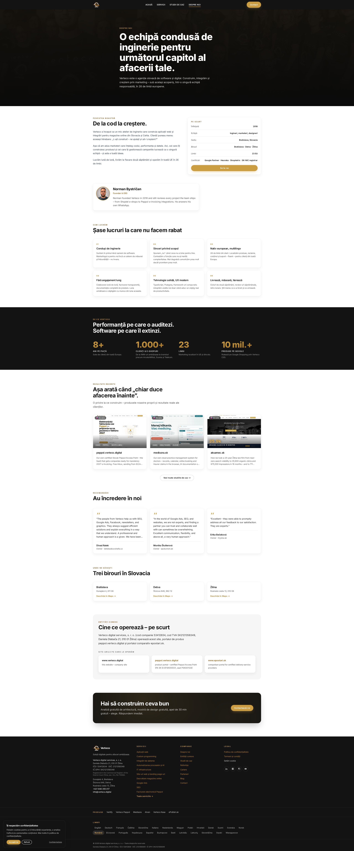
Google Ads (142, 783)
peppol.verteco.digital (166, 660)
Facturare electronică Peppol (150, 792)
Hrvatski (200, 828)
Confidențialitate (55, 842)
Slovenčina (143, 828)
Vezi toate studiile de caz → (177, 478)
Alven (147, 812)
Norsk (241, 828)
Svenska (231, 828)
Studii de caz (177, 4)
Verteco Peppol (123, 812)
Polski (190, 828)
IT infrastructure (144, 769)
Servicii (161, 4)
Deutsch (108, 828)
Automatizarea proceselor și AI (150, 765)
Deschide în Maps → (106, 596)
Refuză (27, 842)
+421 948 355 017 (101, 789)
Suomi (220, 828)
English (98, 828)
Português (123, 832)
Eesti (173, 832)
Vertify (110, 812)
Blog (182, 778)
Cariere (183, 769)
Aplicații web (142, 752)
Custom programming (146, 756)
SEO (138, 787)
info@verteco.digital (102, 792)
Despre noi (195, 4)
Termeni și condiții (232, 756)
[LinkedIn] (226, 768)
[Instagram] (239, 768)
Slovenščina (207, 832)
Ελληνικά (110, 832)
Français (120, 828)
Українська (137, 832)
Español (149, 832)
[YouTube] (245, 768)
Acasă (148, 4)
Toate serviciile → (145, 796)
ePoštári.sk (174, 812)
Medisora (137, 812)
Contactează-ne (242, 708)
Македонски (232, 832)
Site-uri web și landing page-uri (151, 774)
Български (162, 832)
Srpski (219, 832)
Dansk (211, 828)
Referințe (184, 765)
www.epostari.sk (217, 660)
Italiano (155, 828)
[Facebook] (232, 768)
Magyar (180, 828)
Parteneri (184, 774)
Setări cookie (230, 761)
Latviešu (183, 832)
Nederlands (167, 828)
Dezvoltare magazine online (149, 778)
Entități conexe (187, 756)
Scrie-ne (224, 168)
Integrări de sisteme (146, 761)
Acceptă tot (13, 842)
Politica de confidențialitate (236, 752)
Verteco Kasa (159, 812)
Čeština (131, 828)
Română (98, 832)
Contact (254, 4)
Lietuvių (194, 832)
